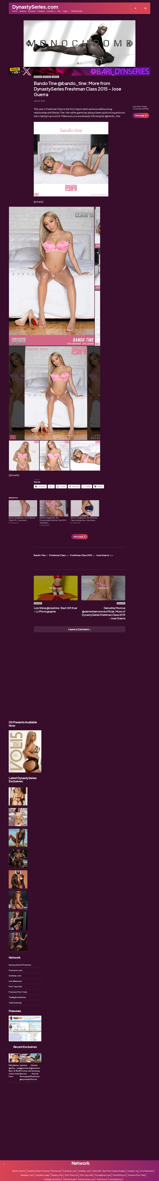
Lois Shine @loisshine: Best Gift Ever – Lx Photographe (55, 609)
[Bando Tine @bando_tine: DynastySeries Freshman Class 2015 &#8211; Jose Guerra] (54, 508)
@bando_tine (112, 116)
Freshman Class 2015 (82, 555)
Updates (55, 77)
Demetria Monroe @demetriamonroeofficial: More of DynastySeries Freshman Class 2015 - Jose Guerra (103, 613)
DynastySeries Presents (20, 965)
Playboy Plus (57, 1175)
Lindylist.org (132, 1171)
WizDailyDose (115, 1179)
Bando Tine (41, 555)
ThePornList (102, 1179)
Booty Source (18, 1171)
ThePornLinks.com (86, 1179)
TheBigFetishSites (17, 997)
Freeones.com (15, 970)
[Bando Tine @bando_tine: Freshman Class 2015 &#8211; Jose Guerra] (23, 508)
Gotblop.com (15, 975)
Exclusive (38, 77)
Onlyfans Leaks (42, 1175)
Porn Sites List (71, 1175)
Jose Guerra (104, 555)
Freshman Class (59, 555)
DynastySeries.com (35, 6)
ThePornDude (15, 1002)
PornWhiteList (119, 1175)
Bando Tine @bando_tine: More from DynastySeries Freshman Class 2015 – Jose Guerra (77, 88)
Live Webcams (15, 981)
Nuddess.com (26, 1175)
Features (47, 77)
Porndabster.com (103, 1175)
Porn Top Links (15, 986)
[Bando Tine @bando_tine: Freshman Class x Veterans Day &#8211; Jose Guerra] (85, 508)
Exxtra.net (56, 1171)
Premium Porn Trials (18, 992)
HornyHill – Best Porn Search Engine (108, 1171)
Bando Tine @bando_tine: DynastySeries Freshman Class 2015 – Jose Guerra (53, 520)
